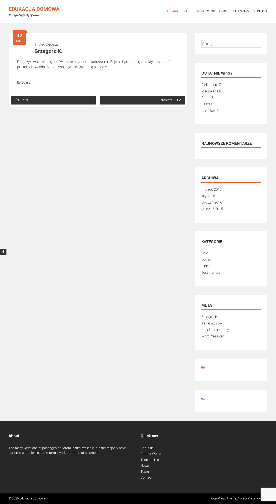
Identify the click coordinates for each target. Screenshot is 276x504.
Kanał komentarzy (215, 330)
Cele (186, 11)
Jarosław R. (167, 100)
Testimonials (210, 272)
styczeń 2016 (211, 202)
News (145, 466)
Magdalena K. (211, 91)
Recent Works (151, 454)
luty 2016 (208, 196)
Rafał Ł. (26, 100)
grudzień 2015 (212, 209)
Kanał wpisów (212, 323)
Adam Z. (207, 98)
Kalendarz (241, 11)
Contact (146, 477)
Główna (172, 11)
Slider (205, 266)
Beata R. (207, 104)
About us (147, 448)
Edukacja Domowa (34, 9)
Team (145, 472)
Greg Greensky (48, 44)
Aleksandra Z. (211, 85)
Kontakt (260, 11)
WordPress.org (212, 336)
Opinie (223, 11)
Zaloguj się (209, 317)
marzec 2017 (211, 189)
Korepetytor (204, 11)
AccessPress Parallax (252, 498)
